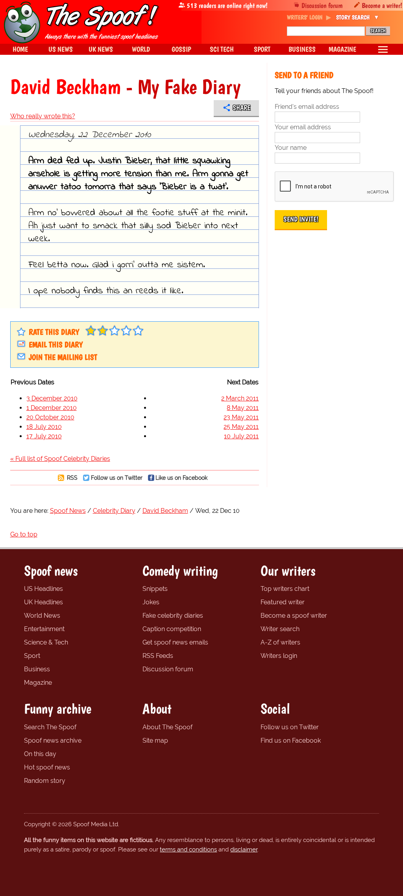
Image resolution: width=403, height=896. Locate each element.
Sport (32, 655)
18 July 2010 (44, 426)
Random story (44, 780)
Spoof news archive (52, 740)
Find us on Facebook (291, 740)
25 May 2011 (241, 426)
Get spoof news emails (175, 642)
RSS (71, 477)
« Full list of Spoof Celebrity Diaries (60, 458)
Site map (155, 740)
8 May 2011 (243, 408)
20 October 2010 (50, 417)
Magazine (38, 682)
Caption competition (171, 629)
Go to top (23, 534)
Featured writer (283, 602)
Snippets (155, 588)
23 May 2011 (241, 417)
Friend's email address (307, 106)
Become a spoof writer (294, 615)
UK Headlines (43, 602)
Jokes (150, 602)
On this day (40, 754)
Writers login (279, 655)
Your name (291, 147)
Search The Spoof (50, 727)
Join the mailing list (63, 357)
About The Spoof (167, 727)
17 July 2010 (44, 436)
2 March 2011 (240, 398)
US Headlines (43, 588)
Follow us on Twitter (116, 477)
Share (241, 107)
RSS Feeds (157, 655)
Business (37, 669)
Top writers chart (285, 588)
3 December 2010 (52, 398)
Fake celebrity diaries (172, 615)
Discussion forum (322, 5)
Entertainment (44, 629)
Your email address (303, 127)
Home (20, 49)
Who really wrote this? (42, 116)
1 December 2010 (51, 408)
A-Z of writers (280, 642)
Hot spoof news (47, 767)
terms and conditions (188, 849)
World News (42, 615)
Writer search (280, 629)
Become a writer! (382, 5)
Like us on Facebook (181, 477)
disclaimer (243, 849)
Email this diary (56, 344)
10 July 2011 (241, 436)
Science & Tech (46, 642)
